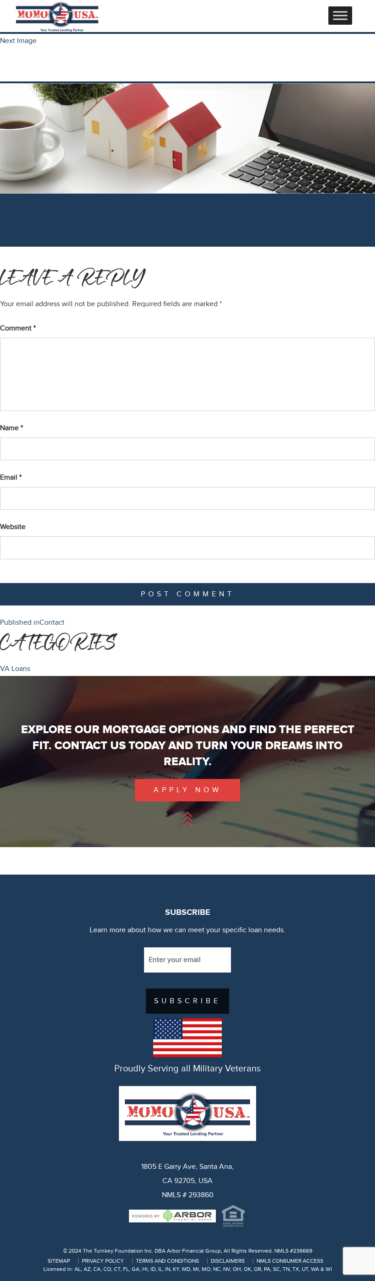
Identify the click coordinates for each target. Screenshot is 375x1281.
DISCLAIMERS (228, 1261)
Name (11, 428)
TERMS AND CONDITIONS (167, 1261)
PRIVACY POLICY (103, 1261)
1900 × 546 (207, 232)
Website (13, 527)
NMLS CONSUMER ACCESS (290, 1261)
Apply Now (188, 790)
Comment (18, 328)
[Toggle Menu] (340, 15)
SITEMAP (59, 1261)
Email (10, 477)
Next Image (18, 41)
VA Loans (15, 669)
